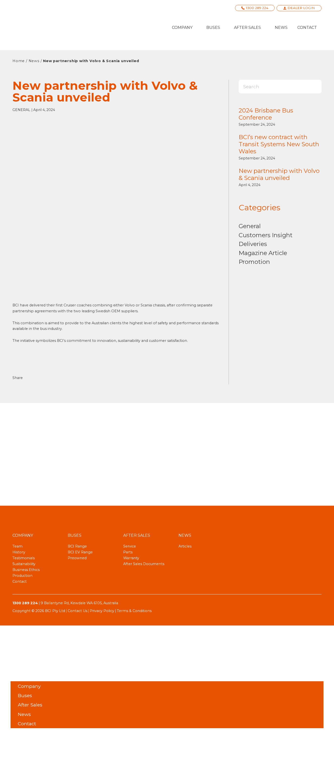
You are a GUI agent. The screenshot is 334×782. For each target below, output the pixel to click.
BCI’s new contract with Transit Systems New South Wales (279, 144)
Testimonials (23, 558)
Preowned (77, 558)
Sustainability (23, 564)
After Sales (247, 27)
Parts (128, 552)
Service (129, 546)
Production (22, 575)
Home (18, 61)
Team (17, 546)
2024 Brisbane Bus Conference (266, 114)
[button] (32, 377)
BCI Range (77, 546)
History (18, 552)
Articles (184, 546)
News (281, 27)
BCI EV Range (80, 552)
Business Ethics (26, 570)
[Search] (313, 86)
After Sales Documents (143, 564)
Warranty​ (131, 558)
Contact (307, 27)
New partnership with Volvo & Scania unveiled (279, 174)
